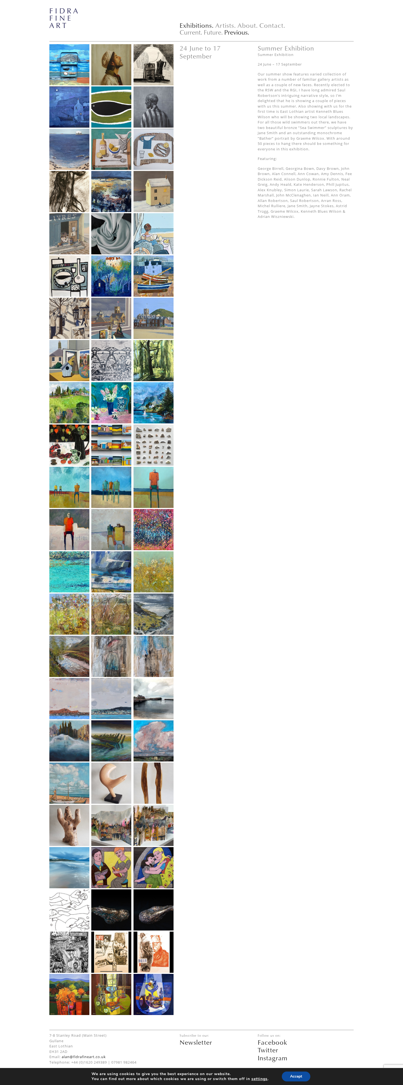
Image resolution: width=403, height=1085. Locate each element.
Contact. (272, 25)
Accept (296, 1076)
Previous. (236, 32)
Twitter (268, 1050)
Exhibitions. (197, 25)
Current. (191, 32)
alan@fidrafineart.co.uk (84, 1056)
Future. (213, 32)
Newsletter (196, 1042)
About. (247, 25)
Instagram (273, 1057)
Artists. (225, 25)
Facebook (272, 1042)
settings (259, 1078)
